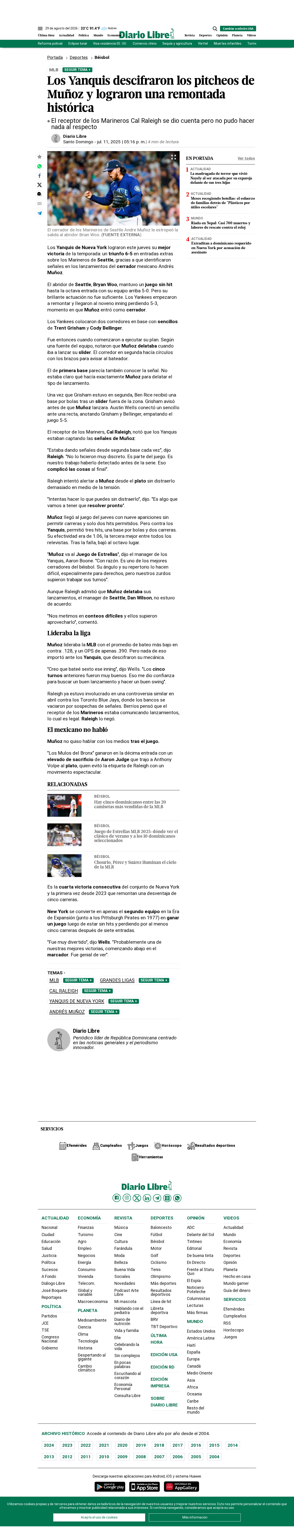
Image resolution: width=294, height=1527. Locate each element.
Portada (55, 57)
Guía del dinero (236, 1290)
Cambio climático (86, 1368)
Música (121, 1227)
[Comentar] (39, 194)
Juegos (230, 1337)
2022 (86, 1445)
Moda (119, 1255)
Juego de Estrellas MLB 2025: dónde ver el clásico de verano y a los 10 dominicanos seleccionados (136, 836)
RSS (227, 1323)
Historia (85, 1348)
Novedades (124, 1283)
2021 (104, 1445)
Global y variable (85, 1292)
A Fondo (49, 1276)
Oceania (194, 1394)
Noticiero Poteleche (196, 1289)
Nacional (49, 1227)
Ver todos (246, 158)
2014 (233, 1445)
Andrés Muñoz (67, 1011)
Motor (156, 1248)
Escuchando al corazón (127, 1375)
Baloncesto (161, 1227)
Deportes (205, 35)
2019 (141, 1445)
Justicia (49, 1255)
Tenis (156, 1269)
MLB (54, 980)
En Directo (196, 1262)
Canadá (194, 1366)
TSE (45, 1330)
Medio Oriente (199, 1373)
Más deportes (163, 1283)
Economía (114, 35)
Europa (193, 1359)
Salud (47, 1248)
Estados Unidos (201, 1331)
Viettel (203, 44)
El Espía (194, 1280)
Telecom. (86, 1283)
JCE (45, 1323)
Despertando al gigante (92, 1357)
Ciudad (48, 1234)
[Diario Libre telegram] (157, 1198)
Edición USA (164, 1354)
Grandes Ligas (117, 980)
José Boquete (54, 1290)
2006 (177, 1456)
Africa (192, 1387)
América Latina (201, 1338)
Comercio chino (145, 44)
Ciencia (84, 1327)
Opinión (222, 35)
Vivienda (85, 1276)
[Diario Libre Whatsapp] (177, 1198)
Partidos (49, 1316)
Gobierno (50, 1348)
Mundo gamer (236, 1283)
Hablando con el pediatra (128, 1310)
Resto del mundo (195, 1410)
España (193, 1352)
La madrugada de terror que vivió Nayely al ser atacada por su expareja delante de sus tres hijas (221, 178)
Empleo (84, 1248)
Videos (251, 35)
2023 (67, 1445)
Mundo (98, 35)
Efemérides (234, 1309)
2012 (67, 1456)
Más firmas (197, 1312)
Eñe (117, 1337)
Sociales (122, 1276)
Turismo (85, 1234)
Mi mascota (125, 1301)
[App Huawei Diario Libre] (181, 1486)
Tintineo (194, 1241)
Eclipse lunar (77, 44)
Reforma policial (50, 44)
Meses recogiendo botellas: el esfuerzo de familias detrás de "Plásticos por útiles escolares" (223, 203)
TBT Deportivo (164, 1326)
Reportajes (52, 1297)
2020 (122, 1445)
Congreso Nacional (50, 1339)
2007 (159, 1456)
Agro (82, 1241)
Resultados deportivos (161, 1292)
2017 (177, 1445)
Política (84, 35)
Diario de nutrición (122, 1321)
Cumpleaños (234, 1316)
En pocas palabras (122, 1364)
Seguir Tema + (77, 70)
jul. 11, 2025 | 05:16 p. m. (121, 141)
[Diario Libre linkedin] (147, 1198)
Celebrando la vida (126, 1346)
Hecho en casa (237, 1276)
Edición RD (163, 1367)
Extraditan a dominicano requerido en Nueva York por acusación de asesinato (221, 248)
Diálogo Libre (53, 1283)
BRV (154, 1319)
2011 (86, 1456)
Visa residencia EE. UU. (110, 44)
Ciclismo (159, 1262)
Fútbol (156, 1234)
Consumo (86, 1269)
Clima (83, 1334)
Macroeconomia (93, 1301)
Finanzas (86, 1227)
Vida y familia (126, 1330)
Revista (190, 35)
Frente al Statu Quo (200, 1271)
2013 (49, 1456)
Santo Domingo (78, 141)
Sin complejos (127, 1355)
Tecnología (88, 1341)
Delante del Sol (200, 1234)
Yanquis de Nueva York (76, 1001)
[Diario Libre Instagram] (127, 1198)
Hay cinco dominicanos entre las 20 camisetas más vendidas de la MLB (130, 804)
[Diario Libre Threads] (167, 1198)
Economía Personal (123, 1386)
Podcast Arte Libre (126, 1292)
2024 (49, 1445)
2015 (214, 1445)
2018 (159, 1445)
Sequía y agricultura (177, 44)
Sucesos (50, 1269)
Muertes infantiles (227, 44)
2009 (122, 1456)
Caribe (193, 1401)
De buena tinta (200, 1255)
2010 (104, 1456)
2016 (196, 1445)
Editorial (194, 1248)
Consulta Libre (127, 1395)
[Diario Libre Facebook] (117, 1198)
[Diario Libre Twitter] (137, 1198)
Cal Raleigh (63, 991)
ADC (191, 1227)
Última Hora (46, 35)
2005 (196, 1456)
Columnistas (198, 1298)
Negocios (86, 1255)
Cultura (121, 1241)
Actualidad (66, 35)
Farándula (123, 1248)
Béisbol (102, 796)
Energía (84, 1262)
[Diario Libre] (147, 33)
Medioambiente (92, 1320)
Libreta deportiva (159, 1310)
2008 (141, 1456)
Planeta (237, 35)
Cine (118, 1234)
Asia (191, 1380)
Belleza (121, 1262)
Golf (154, 1255)
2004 (214, 1456)
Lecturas (195, 1305)
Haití (191, 1345)
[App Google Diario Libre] (110, 1486)
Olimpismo (160, 1276)
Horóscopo (233, 1330)
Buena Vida (124, 1269)
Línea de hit (161, 1301)
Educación (51, 1241)
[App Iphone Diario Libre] (144, 1486)
